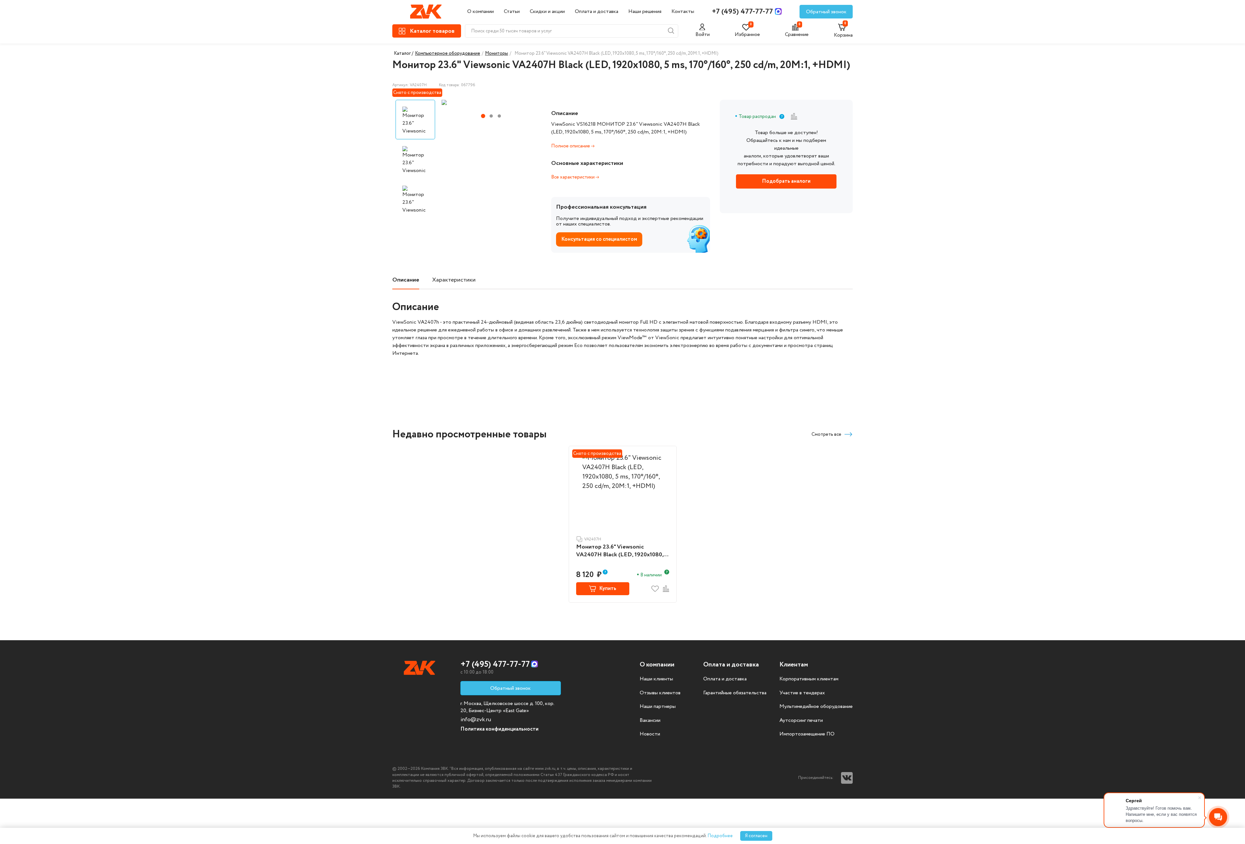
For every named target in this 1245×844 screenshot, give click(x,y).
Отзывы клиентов (660, 693)
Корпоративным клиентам (808, 679)
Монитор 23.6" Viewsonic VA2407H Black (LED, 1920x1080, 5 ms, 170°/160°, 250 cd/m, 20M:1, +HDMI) (622, 551)
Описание (405, 280)
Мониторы (496, 53)
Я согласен (756, 836)
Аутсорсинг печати (801, 720)
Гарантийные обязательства (734, 693)
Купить (607, 588)
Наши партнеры (658, 706)
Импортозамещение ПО (807, 734)
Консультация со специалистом (599, 239)
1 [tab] (483, 116)
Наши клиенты (656, 679)
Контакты (682, 11)
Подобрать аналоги (786, 181)
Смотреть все (826, 434)
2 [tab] (491, 116)
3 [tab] (499, 116)
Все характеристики (573, 177)
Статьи (512, 11)
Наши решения (644, 11)
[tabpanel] (491, 102)
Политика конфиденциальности (499, 729)
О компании (480, 11)
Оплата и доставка (596, 11)
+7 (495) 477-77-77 (742, 11)
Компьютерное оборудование (447, 53)
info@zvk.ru (475, 719)
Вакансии (650, 720)
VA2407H (592, 539)
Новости (650, 734)
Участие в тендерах (802, 693)
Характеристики (454, 280)
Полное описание (571, 146)
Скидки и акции (547, 11)
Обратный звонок (826, 12)
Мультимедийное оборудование (816, 706)
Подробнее (720, 836)
